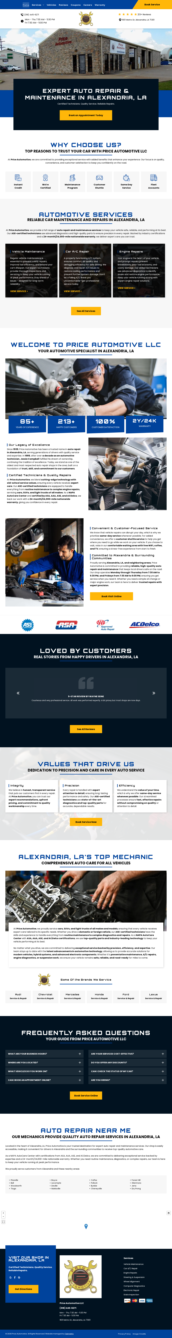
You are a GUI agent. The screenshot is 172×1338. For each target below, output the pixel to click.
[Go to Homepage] (86, 13)
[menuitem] (27, 5)
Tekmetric (69, 1333)
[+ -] (86, 1229)
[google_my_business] (19, 1278)
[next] (153, 693)
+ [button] (3, 1213)
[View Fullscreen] (3, 1222)
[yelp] (10, 1278)
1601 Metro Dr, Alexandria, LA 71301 (138, 19)
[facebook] (15, 1278)
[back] (18, 693)
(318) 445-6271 (31, 14)
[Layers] (168, 1213)
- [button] (3, 1216)
